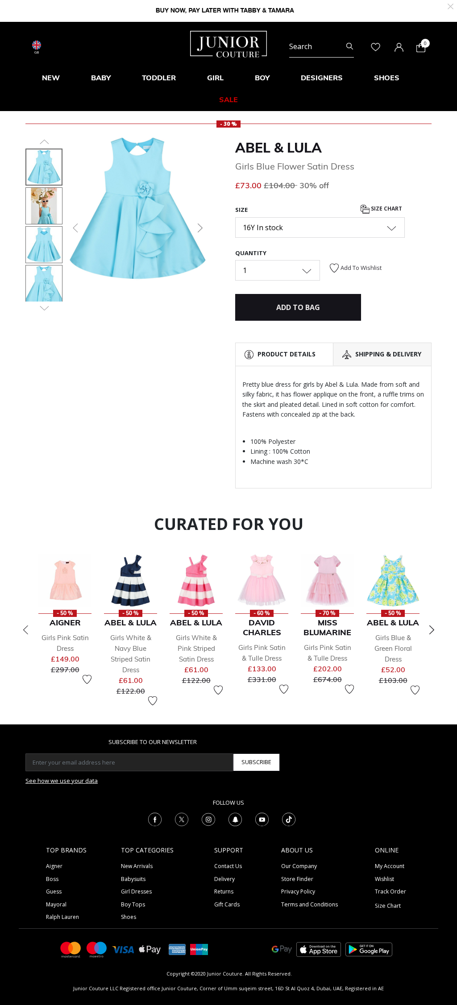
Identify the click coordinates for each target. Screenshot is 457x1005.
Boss (52, 879)
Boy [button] (262, 77)
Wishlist (384, 879)
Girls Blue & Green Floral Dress (393, 648)
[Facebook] (155, 819)
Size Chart (386, 208)
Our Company (299, 866)
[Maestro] (97, 949)
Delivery (224, 879)
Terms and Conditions (309, 904)
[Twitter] (181, 819)
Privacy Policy (298, 891)
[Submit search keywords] (349, 46)
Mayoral (56, 904)
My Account (389, 866)
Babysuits (133, 879)
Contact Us (228, 866)
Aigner (54, 866)
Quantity (250, 253)
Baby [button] (101, 77)
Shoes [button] (386, 77)
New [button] (51, 77)
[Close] (450, 5)
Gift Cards (227, 904)
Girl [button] (215, 77)
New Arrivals (137, 866)
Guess (54, 891)
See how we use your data (61, 781)
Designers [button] (322, 77)
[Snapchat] (235, 819)
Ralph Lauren (62, 917)
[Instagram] (208, 819)
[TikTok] (288, 819)
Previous (25, 630)
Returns (223, 891)
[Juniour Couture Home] (228, 43)
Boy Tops (133, 904)
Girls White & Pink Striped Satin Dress (196, 648)
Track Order (390, 891)
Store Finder (297, 879)
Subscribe (256, 762)
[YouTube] (262, 819)
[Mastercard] (71, 949)
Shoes (128, 917)
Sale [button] (228, 99)
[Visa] (123, 949)
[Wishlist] (87, 679)
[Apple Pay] (150, 949)
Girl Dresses (136, 891)
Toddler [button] (159, 77)
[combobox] (321, 46)
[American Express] (177, 949)
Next (431, 630)
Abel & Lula (278, 147)
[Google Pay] (282, 949)
